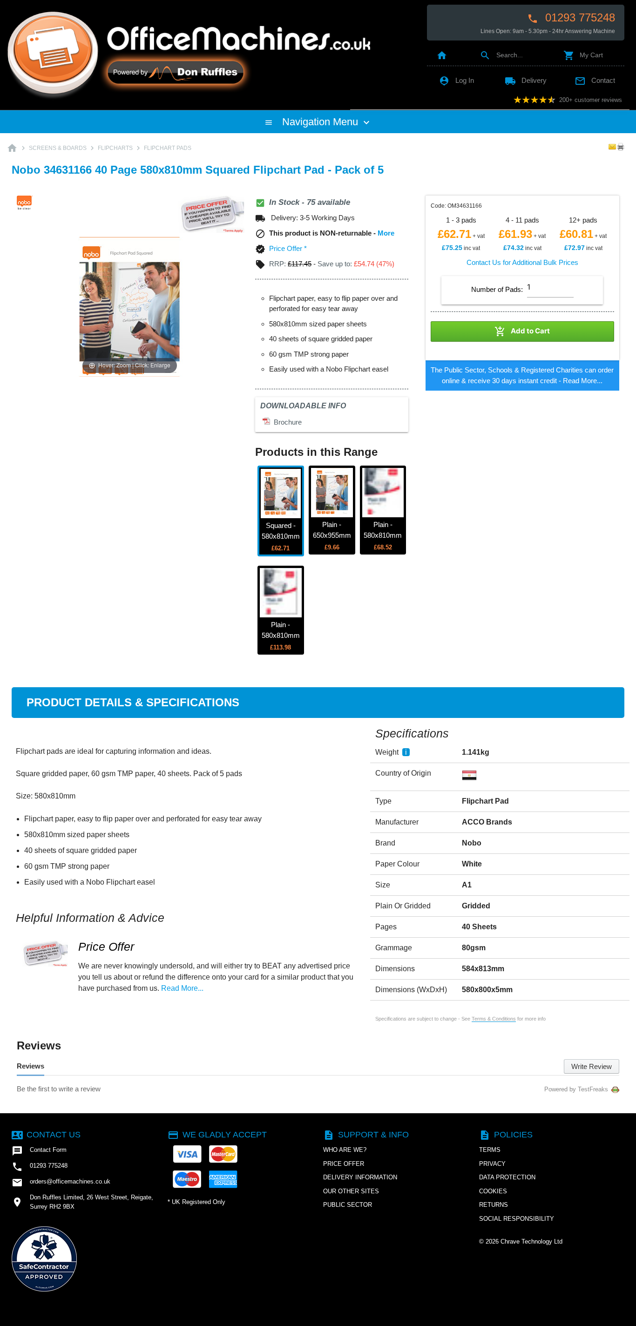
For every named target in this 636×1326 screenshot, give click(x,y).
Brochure (286, 422)
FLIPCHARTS (115, 148)
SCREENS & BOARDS (58, 148)
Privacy (492, 1163)
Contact (595, 80)
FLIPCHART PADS (167, 148)
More (386, 233)
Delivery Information (360, 1177)
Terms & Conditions (494, 1019)
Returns (493, 1204)
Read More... (582, 381)
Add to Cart (522, 331)
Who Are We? (344, 1149)
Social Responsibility (516, 1218)
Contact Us (46, 1134)
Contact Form (39, 1151)
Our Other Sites (351, 1191)
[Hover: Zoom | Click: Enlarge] (129, 306)
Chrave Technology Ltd (531, 1241)
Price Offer (106, 946)
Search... (501, 55)
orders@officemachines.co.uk (61, 1182)
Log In (456, 80)
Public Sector (347, 1204)
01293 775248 (571, 17)
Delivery (526, 80)
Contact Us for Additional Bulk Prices (522, 262)
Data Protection (507, 1177)
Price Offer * (288, 248)
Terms (490, 1149)
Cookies (493, 1191)
